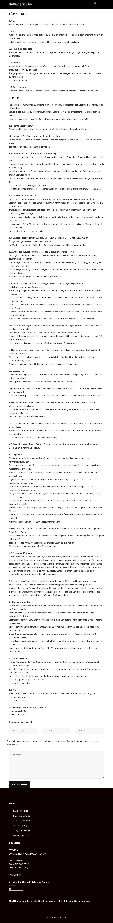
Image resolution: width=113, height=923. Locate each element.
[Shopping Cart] (94, 4)
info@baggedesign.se (23, 830)
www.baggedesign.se (22, 835)
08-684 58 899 (20, 825)
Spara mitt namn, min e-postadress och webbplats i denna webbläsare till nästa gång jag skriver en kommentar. (52, 743)
